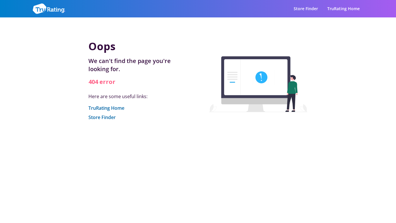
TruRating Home (343, 8)
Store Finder (306, 8)
